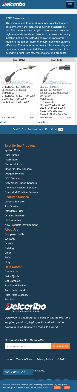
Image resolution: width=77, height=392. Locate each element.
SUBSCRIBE (60, 346)
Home (8, 359)
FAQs (8, 257)
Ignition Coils (12, 150)
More (47, 388)
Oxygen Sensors (14, 173)
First (24, 129)
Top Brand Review (15, 285)
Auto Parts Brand (15, 290)
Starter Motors (13, 164)
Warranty (10, 238)
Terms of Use (24, 359)
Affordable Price (14, 210)
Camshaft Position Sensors (21, 187)
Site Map (10, 299)
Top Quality (11, 206)
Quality (9, 243)
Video (8, 252)
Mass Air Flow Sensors (18, 168)
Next (41, 129)
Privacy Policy (44, 359)
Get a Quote (12, 276)
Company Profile (14, 234)
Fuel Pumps (12, 154)
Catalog (9, 248)
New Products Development (21, 224)
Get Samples (12, 280)
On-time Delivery (14, 215)
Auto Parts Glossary (16, 294)
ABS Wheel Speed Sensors (21, 182)
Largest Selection (15, 201)
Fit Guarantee (13, 220)
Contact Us (11, 271)
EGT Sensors (13, 178)
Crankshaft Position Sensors (21, 192)
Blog (7, 262)
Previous (32, 129)
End (47, 129)
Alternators (11, 159)
